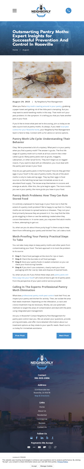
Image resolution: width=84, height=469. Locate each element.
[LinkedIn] (42, 438)
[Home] (41, 10)
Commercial (42, 419)
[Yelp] (47, 438)
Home (42, 407)
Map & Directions (42, 395)
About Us (42, 411)
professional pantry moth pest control (38, 295)
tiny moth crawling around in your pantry (44, 106)
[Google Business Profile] (31, 438)
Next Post (64, 335)
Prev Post (20, 335)
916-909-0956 (42, 378)
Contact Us (42, 427)
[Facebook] (36, 438)
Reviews (42, 423)
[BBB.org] (52, 438)
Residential (42, 415)
